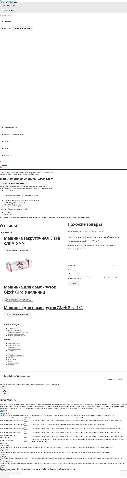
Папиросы (11, 347)
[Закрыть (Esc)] (18, 473)
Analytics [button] (3, 454)
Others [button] (2, 465)
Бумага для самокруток (16, 334)
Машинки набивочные (15, 330)
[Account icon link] (1, 167)
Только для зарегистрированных (13, 183)
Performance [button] (4, 449)
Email (70, 273)
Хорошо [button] (2, 386)
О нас (6, 148)
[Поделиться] (13, 473)
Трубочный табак (14, 343)
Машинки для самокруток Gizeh (18, 209)
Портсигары (12, 328)
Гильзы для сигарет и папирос (18, 332)
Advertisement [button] (5, 460)
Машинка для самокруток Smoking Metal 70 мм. (22, 195)
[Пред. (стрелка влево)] (2, 476)
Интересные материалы (13, 134)
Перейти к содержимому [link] (8, 1)
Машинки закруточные (35, 172)
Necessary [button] (3, 410)
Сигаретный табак (14, 345)
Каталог (7, 28)
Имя (70, 269)
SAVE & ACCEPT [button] (5, 471)
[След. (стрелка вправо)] (7, 476)
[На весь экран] (7, 473)
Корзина (10, 357)
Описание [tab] (7, 212)
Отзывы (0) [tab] (8, 214)
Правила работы (10, 127)
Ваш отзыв (72, 266)
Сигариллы (12, 350)
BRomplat (119, 379)
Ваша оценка (72, 249)
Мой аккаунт (12, 359)
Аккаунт (7, 141)
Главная (7, 21)
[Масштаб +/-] (2, 473)
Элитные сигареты (14, 349)
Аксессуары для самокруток (16, 172)
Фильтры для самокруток (16, 335)
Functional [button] (3, 443)
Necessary (5, 412)
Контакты (8, 155)
